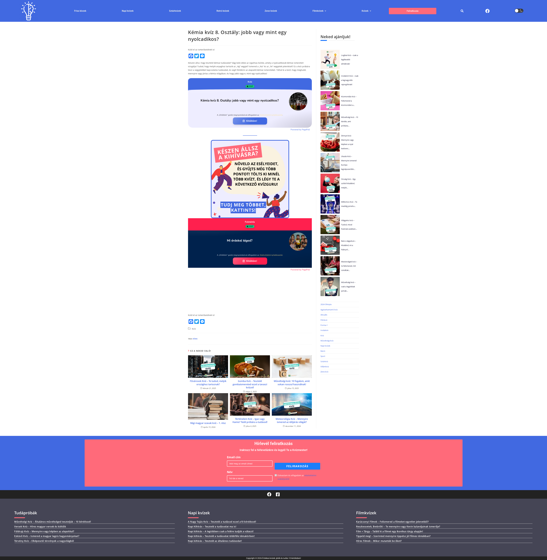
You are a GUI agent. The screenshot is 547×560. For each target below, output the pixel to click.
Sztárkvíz (324, 361)
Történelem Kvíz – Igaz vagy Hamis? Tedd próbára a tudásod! (249, 420)
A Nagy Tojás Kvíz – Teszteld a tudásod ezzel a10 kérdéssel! (222, 521)
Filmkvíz (324, 320)
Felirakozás (297, 466)
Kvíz (194, 328)
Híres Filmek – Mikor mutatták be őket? (379, 540)
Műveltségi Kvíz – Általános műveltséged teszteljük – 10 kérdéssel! (52, 521)
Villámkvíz (325, 366)
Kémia (195, 339)
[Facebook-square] (278, 494)
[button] (319, 11)
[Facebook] (487, 11)
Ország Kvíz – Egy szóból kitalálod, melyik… (348, 183)
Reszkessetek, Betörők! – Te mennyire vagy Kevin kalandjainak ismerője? (398, 526)
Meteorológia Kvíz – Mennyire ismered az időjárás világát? (292, 420)
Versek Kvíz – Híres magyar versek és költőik (40, 526)
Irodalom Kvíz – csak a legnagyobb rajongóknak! (349, 80)
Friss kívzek (80, 11)
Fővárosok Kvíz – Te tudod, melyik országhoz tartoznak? (208, 383)
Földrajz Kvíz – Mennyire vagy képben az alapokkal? (44, 531)
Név (229, 472)
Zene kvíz (324, 371)
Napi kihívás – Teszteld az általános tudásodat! (215, 540)
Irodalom (324, 330)
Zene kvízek (271, 11)
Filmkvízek (318, 11)
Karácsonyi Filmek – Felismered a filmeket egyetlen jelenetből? (392, 521)
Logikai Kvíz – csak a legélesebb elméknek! (349, 59)
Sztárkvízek (175, 11)
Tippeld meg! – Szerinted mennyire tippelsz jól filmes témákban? (393, 536)
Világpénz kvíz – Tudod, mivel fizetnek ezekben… (349, 224)
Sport (323, 356)
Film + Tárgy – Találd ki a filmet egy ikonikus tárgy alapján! (389, 531)
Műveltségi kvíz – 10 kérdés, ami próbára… (349, 121)
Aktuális (324, 314)
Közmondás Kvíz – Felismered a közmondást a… (349, 100)
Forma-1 (324, 325)
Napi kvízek (127, 11)
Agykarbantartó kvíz (329, 309)
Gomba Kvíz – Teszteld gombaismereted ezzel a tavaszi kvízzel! (250, 384)
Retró (323, 351)
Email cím (234, 457)
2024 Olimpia (326, 304)
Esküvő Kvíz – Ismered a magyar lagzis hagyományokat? (46, 536)
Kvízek (365, 11)
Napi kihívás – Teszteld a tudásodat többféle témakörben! (221, 536)
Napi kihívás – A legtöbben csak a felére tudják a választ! (221, 531)
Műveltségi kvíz (327, 340)
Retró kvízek (223, 11)
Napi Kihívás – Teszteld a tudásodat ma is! (212, 526)
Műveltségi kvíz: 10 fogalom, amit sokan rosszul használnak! (292, 383)
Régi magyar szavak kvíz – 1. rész (208, 423)
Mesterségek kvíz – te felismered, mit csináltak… (349, 265)
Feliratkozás (413, 11)
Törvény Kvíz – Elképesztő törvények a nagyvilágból (44, 540)
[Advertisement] (250, 291)
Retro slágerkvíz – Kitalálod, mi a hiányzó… (348, 245)
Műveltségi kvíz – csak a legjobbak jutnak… (348, 286)
